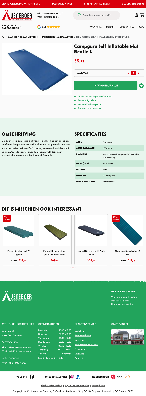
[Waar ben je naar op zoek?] (79, 15)
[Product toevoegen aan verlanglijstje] (141, 85)
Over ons (79, 354)
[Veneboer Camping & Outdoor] (17, 14)
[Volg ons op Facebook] (32, 376)
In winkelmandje (106, 85)
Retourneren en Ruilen (86, 345)
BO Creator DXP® (124, 391)
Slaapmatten (28, 36)
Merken (110, 27)
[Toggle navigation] (12, 26)
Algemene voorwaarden (77, 386)
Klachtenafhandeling (51, 386)
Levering (79, 340)
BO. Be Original (92, 391)
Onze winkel (127, 27)
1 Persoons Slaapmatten (57, 36)
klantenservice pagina (122, 304)
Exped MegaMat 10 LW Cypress (18, 253)
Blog (141, 27)
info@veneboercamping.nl (18, 347)
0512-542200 (11, 342)
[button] (136, 15)
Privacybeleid (98, 386)
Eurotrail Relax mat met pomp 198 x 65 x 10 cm (54, 253)
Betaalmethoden (83, 336)
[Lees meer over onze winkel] (127, 337)
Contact (79, 358)
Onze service (81, 349)
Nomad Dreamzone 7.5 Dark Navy (91, 253)
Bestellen (79, 331)
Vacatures (95, 27)
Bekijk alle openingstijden (51, 358)
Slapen (12, 36)
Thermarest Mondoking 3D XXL (127, 253)
